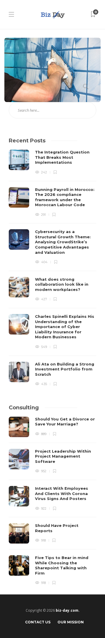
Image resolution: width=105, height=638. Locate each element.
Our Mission (70, 622)
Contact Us (37, 622)
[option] (52, 268)
